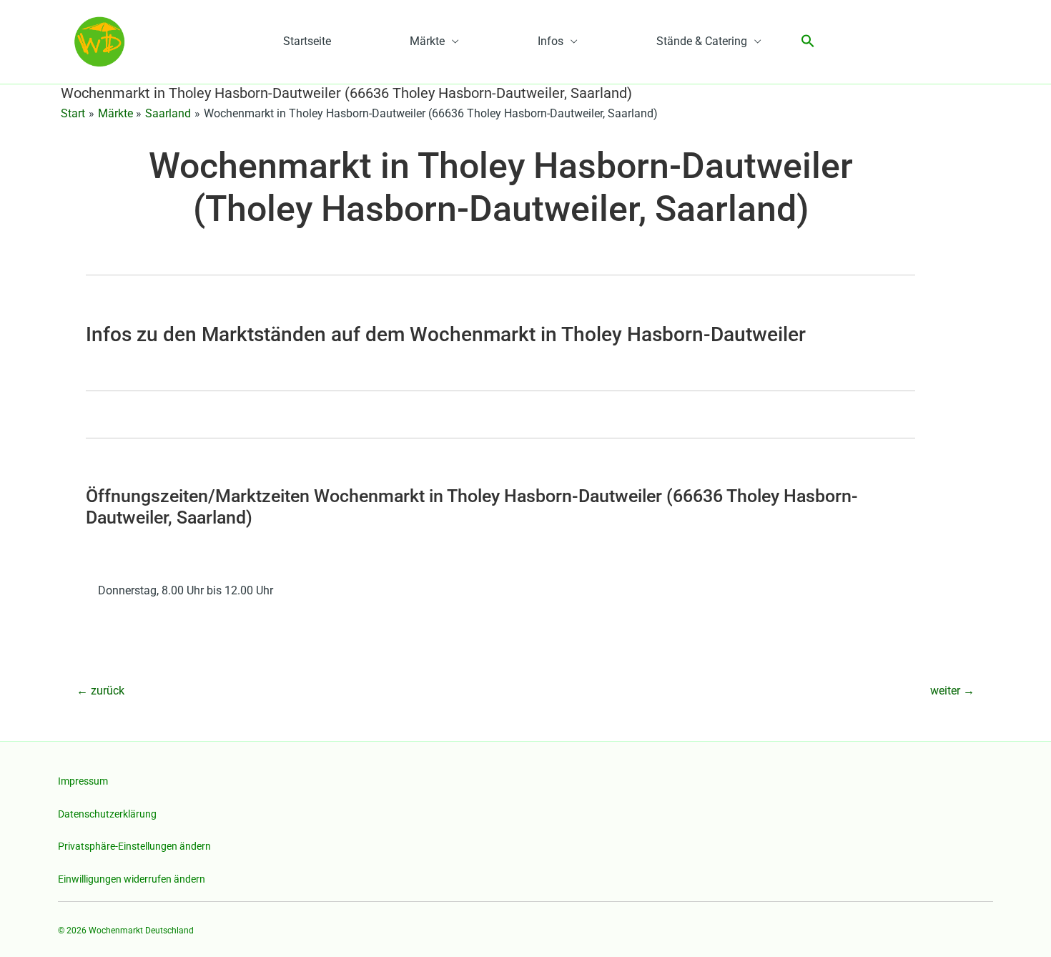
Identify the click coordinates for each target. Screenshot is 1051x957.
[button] (808, 42)
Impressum (83, 781)
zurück (100, 690)
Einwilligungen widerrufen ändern (131, 879)
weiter (952, 690)
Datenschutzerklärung (107, 814)
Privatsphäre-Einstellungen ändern (134, 846)
